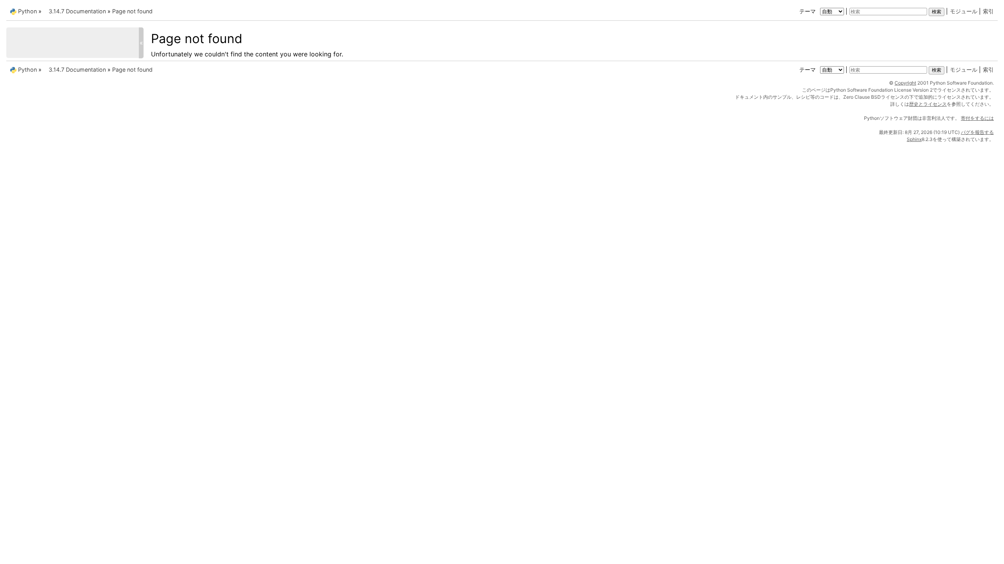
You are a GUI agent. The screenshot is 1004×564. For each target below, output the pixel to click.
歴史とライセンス (928, 104)
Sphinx (914, 139)
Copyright (905, 83)
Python (27, 11)
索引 (988, 11)
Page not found (132, 11)
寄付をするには (977, 118)
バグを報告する (977, 132)
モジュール (963, 11)
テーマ (808, 11)
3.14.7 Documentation (77, 11)
